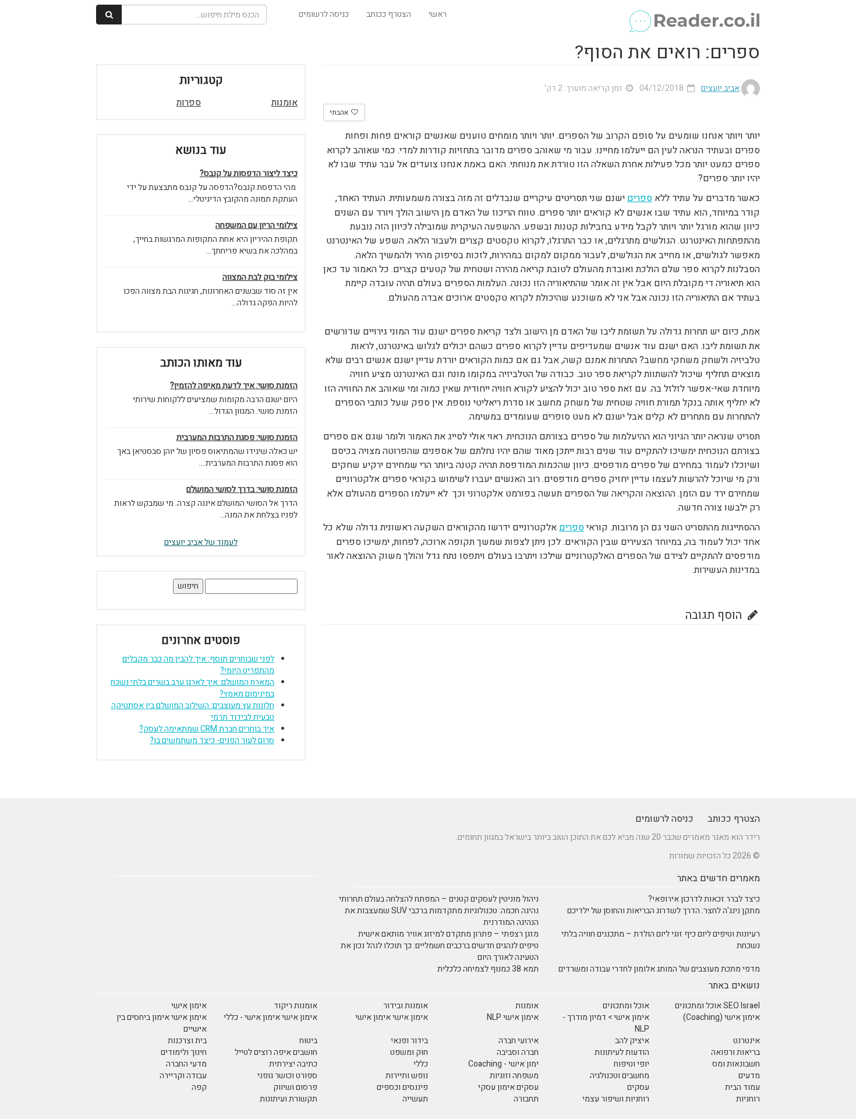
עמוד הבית (742, 1087)
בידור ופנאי (409, 1040)
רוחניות (748, 1099)
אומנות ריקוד (295, 1006)
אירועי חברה (518, 1040)
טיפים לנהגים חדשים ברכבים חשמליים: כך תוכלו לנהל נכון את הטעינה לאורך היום (440, 951)
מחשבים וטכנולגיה (619, 1075)
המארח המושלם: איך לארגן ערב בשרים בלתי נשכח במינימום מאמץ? (192, 688)
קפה (199, 1087)
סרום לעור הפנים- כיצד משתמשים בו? (212, 740)
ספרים (639, 198)
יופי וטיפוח (631, 1064)
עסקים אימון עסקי (508, 1087)
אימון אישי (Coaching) (721, 1017)
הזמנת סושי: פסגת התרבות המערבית (237, 438)
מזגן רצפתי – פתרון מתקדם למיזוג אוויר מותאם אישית (448, 934)
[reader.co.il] (694, 14)
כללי (420, 1064)
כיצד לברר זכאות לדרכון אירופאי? (704, 899)
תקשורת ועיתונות (288, 1099)
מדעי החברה (186, 1064)
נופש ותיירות (406, 1075)
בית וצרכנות (187, 1040)
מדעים (749, 1075)
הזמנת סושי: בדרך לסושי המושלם (242, 489)
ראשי (438, 14)
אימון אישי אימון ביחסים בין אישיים (161, 1023)
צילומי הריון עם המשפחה (256, 225)
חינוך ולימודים (184, 1052)
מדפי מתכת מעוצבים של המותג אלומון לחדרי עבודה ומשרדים (659, 969)
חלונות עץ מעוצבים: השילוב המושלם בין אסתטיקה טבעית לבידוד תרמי (192, 711)
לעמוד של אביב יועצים (201, 542)
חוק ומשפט (409, 1052)
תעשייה (415, 1099)
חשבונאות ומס (736, 1064)
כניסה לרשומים (324, 14)
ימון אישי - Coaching (503, 1064)
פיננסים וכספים (402, 1087)
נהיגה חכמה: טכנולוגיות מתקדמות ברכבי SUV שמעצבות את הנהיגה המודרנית (442, 916)
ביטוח (308, 1040)
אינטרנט (746, 1040)
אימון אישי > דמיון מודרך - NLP (606, 1023)
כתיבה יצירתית (293, 1064)
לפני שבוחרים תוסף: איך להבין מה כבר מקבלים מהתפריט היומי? (198, 665)
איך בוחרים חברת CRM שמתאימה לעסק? (206, 729)
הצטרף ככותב (388, 14)
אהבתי (340, 112)
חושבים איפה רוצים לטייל (276, 1052)
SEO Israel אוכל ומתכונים (717, 1006)
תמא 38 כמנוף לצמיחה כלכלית (488, 969)
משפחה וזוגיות (514, 1075)
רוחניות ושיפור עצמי (615, 1099)
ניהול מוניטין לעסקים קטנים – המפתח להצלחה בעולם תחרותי (439, 899)
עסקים (638, 1087)
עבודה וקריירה (183, 1075)
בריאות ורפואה (735, 1052)
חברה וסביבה (518, 1052)
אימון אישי (189, 1006)
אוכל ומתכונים (626, 1006)
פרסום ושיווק (295, 1087)
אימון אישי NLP (513, 1017)
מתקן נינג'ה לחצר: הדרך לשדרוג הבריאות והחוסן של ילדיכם (663, 911)
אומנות (284, 103)
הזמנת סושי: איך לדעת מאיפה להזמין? (234, 386)
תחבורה (526, 1099)
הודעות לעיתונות (622, 1052)
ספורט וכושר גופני (287, 1075)
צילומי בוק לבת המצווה (260, 277)
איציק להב (632, 1040)
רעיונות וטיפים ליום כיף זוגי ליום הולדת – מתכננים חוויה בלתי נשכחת (660, 940)
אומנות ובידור (405, 1006)
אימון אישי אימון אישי (391, 1017)
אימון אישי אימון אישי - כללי (270, 1017)
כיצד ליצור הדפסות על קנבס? (249, 174)
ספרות (188, 103)
